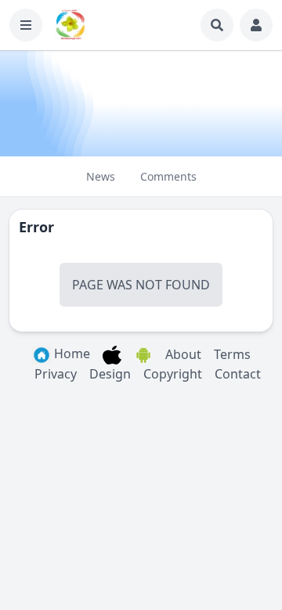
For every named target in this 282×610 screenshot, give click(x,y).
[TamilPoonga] (70, 25)
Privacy (55, 373)
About (183, 354)
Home (70, 353)
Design (110, 373)
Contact (238, 373)
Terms (232, 354)
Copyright (172, 373)
